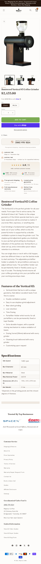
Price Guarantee (9, 455)
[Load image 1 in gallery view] (10, 80)
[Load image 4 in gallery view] (31, 80)
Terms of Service (9, 464)
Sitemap (6, 494)
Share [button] (5, 135)
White (15, 105)
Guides (6, 485)
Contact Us (7, 476)
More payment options (20, 130)
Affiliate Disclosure (10, 489)
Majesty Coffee (23, 560)
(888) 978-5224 (9, 505)
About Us (7, 451)
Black (5, 105)
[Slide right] (39, 80)
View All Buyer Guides (11, 533)
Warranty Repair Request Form (14, 472)
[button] (4, 10)
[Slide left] (2, 80)
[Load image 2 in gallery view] (20, 80)
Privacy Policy (8, 459)
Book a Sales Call (10, 481)
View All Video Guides (11, 529)
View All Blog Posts (10, 537)
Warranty (7, 468)
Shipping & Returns (10, 446)
